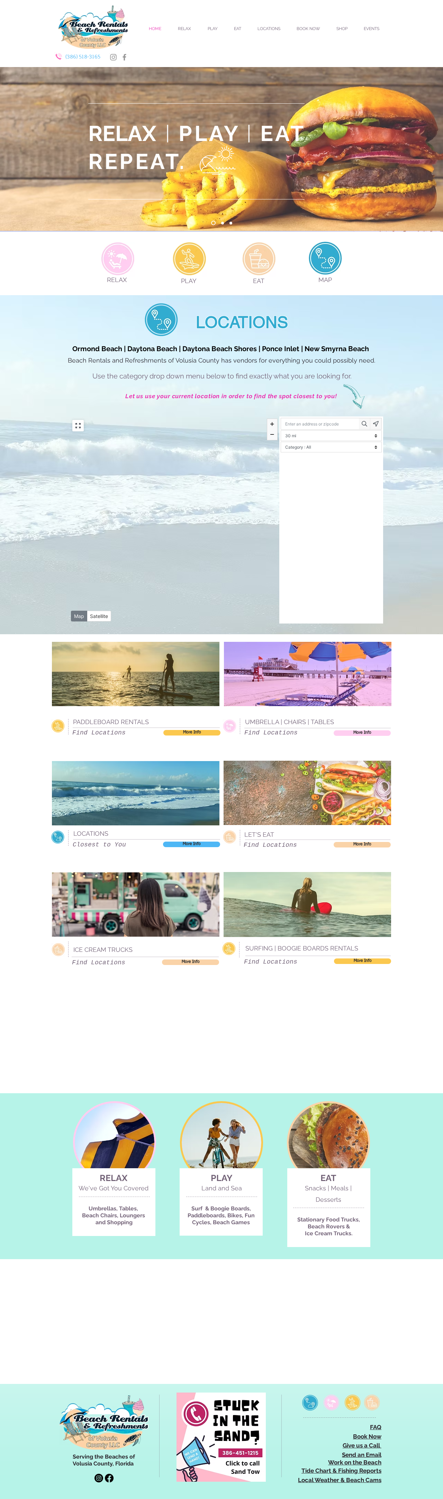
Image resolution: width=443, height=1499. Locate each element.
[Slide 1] (221, 223)
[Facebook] (124, 57)
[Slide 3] (212, 223)
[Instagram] (113, 57)
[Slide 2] (230, 223)
